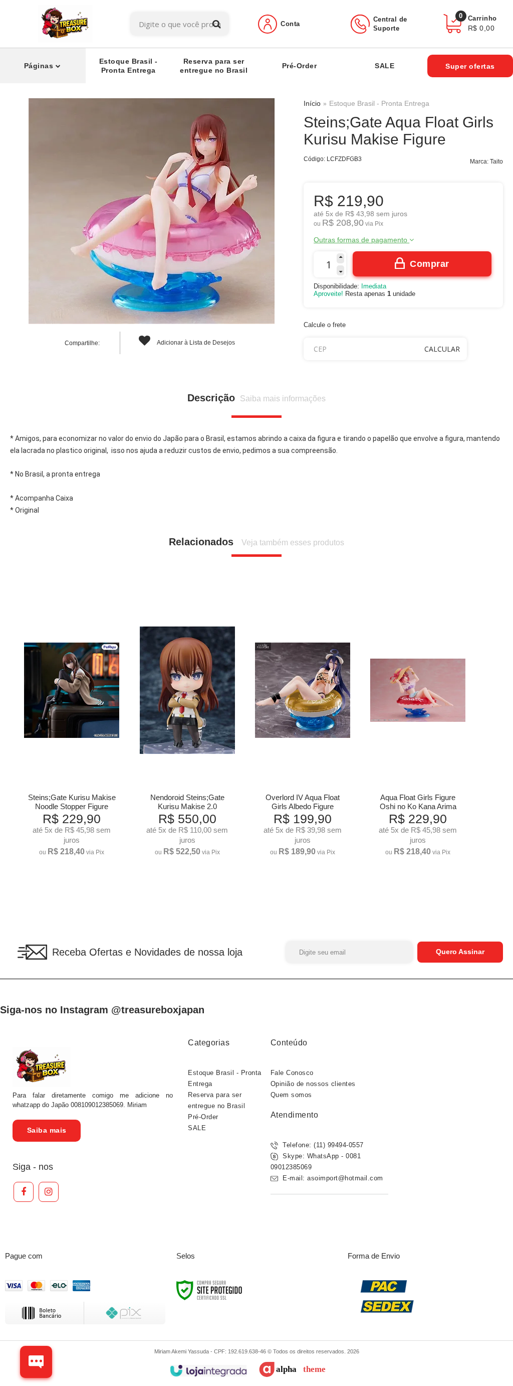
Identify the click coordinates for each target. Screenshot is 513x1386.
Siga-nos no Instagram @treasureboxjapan (102, 1009)
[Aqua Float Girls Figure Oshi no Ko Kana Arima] (417, 728)
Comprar (429, 264)
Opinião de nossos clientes (313, 1084)
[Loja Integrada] (208, 1370)
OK (442, 349)
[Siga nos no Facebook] (24, 1192)
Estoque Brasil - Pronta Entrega (379, 103)
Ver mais (72, 844)
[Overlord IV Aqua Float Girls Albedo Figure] (302, 728)
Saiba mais (47, 1130)
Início (312, 103)
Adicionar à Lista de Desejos (195, 342)
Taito (496, 161)
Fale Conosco (292, 1072)
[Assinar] (460, 952)
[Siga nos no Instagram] (49, 1192)
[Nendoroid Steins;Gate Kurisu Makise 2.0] (187, 728)
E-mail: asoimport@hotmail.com (332, 1178)
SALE (197, 1128)
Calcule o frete (325, 325)
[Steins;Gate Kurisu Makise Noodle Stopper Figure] (71, 728)
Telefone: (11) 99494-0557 (322, 1145)
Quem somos (291, 1095)
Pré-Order (203, 1117)
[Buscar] (216, 24)
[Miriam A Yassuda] (65, 24)
